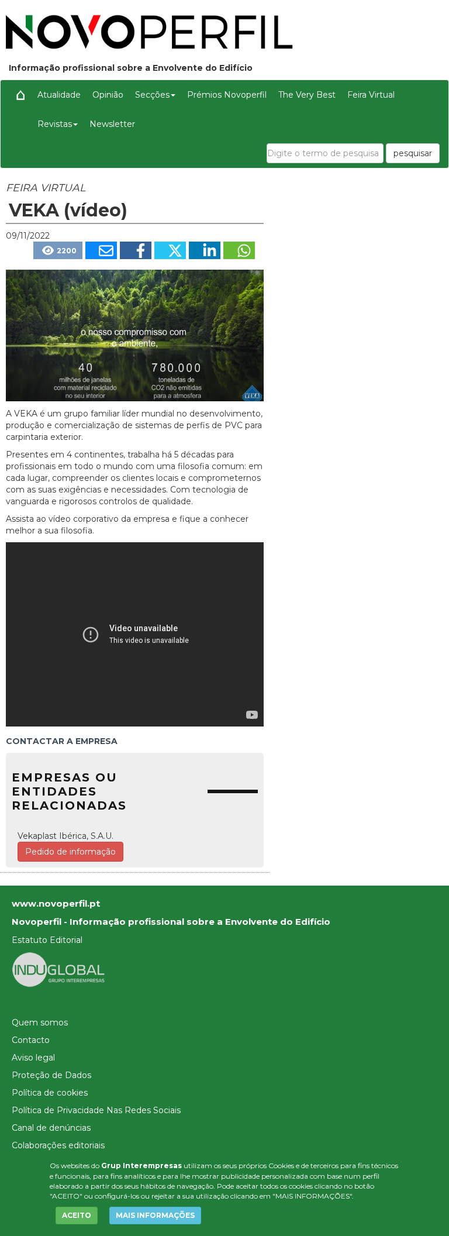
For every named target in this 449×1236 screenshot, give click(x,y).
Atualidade (59, 94)
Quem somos (40, 1022)
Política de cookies (50, 1092)
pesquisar (412, 153)
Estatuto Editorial (47, 940)
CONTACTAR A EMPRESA (62, 741)
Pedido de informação (70, 851)
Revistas (54, 124)
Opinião (107, 94)
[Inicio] (20, 94)
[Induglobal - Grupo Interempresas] (58, 969)
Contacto (31, 1040)
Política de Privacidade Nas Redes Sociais (96, 1110)
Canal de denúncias (51, 1128)
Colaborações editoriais (58, 1145)
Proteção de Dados (51, 1075)
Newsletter (112, 124)
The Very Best (307, 94)
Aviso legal (33, 1057)
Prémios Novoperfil (227, 94)
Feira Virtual (371, 94)
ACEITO (76, 1215)
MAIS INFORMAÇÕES (155, 1215)
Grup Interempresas (141, 1165)
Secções (152, 94)
